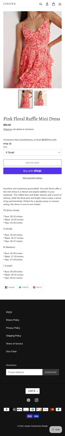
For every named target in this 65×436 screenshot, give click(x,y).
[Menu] (60, 4)
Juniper (9, 4)
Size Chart (11, 351)
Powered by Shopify (39, 426)
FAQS (9, 312)
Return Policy (12, 320)
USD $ (31, 391)
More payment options (32, 178)
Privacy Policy (13, 328)
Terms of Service (14, 343)
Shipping (7, 129)
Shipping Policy (13, 335)
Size (5, 147)
